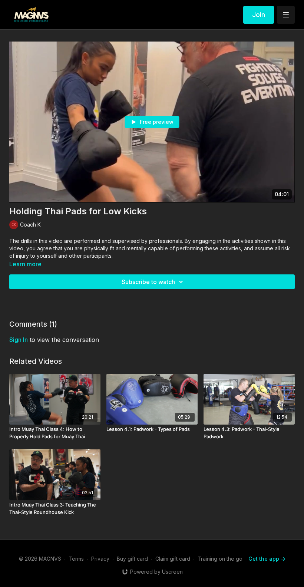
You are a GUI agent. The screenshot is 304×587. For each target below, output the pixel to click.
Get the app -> (266, 558)
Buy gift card (132, 558)
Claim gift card (172, 558)
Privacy (100, 558)
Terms (76, 558)
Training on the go (220, 558)
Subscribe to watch (148, 282)
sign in (18, 339)
